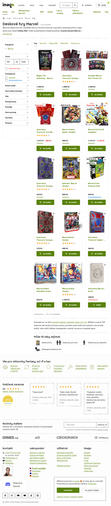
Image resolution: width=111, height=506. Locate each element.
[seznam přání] (54, 52)
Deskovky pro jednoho (97, 342)
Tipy (106, 12)
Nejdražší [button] (64, 43)
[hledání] (75, 5)
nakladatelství (81, 368)
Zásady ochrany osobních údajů (70, 497)
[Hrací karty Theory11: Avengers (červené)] (45, 234)
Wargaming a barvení (24, 11)
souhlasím (68, 490)
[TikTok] (31, 495)
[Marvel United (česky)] (71, 286)
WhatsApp (9, 463)
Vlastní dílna (80, 366)
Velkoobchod (62, 460)
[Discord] (18, 495)
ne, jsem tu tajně (92, 490)
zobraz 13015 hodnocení (13, 391)
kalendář (52, 5)
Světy (5, 12)
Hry (13, 12)
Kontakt (87, 453)
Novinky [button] (43, 43)
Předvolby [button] (92, 484)
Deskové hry (47, 342)
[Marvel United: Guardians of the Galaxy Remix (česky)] (45, 286)
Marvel (27, 18)
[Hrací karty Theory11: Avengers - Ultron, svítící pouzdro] (71, 74)
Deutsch (35, 476)
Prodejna (87, 455)
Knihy (50, 12)
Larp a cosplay (60, 11)
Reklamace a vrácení (38, 460)
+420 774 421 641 (13, 453)
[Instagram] (11, 495)
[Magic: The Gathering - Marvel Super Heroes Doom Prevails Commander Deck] (45, 74)
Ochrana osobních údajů (66, 455)
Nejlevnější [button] (53, 43)
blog (41, 5)
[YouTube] (24, 495)
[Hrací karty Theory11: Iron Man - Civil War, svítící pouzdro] (45, 128)
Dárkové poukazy (91, 466)
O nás (86, 460)
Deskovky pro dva (70, 342)
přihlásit (88, 5)
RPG (42, 12)
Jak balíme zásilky (37, 458)
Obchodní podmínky (65, 453)
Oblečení (97, 12)
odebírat (101, 425)
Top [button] (35, 43)
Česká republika (39, 468)
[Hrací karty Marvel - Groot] (96, 286)
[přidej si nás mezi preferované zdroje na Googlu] (37, 495)
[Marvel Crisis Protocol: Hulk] (96, 182)
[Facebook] (5, 495)
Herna (86, 458)
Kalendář (87, 468)
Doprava (33, 455)
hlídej (98, 305)
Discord (8, 460)
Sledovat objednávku (38, 463)
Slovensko (36, 471)
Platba (41, 455)
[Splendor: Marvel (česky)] (71, 182)
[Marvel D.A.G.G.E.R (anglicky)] (96, 128)
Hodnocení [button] (75, 43)
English (35, 473)
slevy (32, 5)
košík (104, 4)
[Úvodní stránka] (4, 18)
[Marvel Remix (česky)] (71, 234)
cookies (76, 481)
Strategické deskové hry (51, 349)
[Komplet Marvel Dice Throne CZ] (96, 74)
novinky (21, 5)
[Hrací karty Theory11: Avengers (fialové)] (45, 182)
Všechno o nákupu (37, 453)
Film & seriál (18, 18)
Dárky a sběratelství (78, 11)
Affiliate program (63, 466)
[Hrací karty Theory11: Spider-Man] (96, 234)
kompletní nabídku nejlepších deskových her (69, 322)
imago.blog (88, 471)
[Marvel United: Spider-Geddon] (71, 128)
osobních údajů (102, 430)
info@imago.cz (11, 458)
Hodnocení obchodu (92, 463)
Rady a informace (64, 458)
